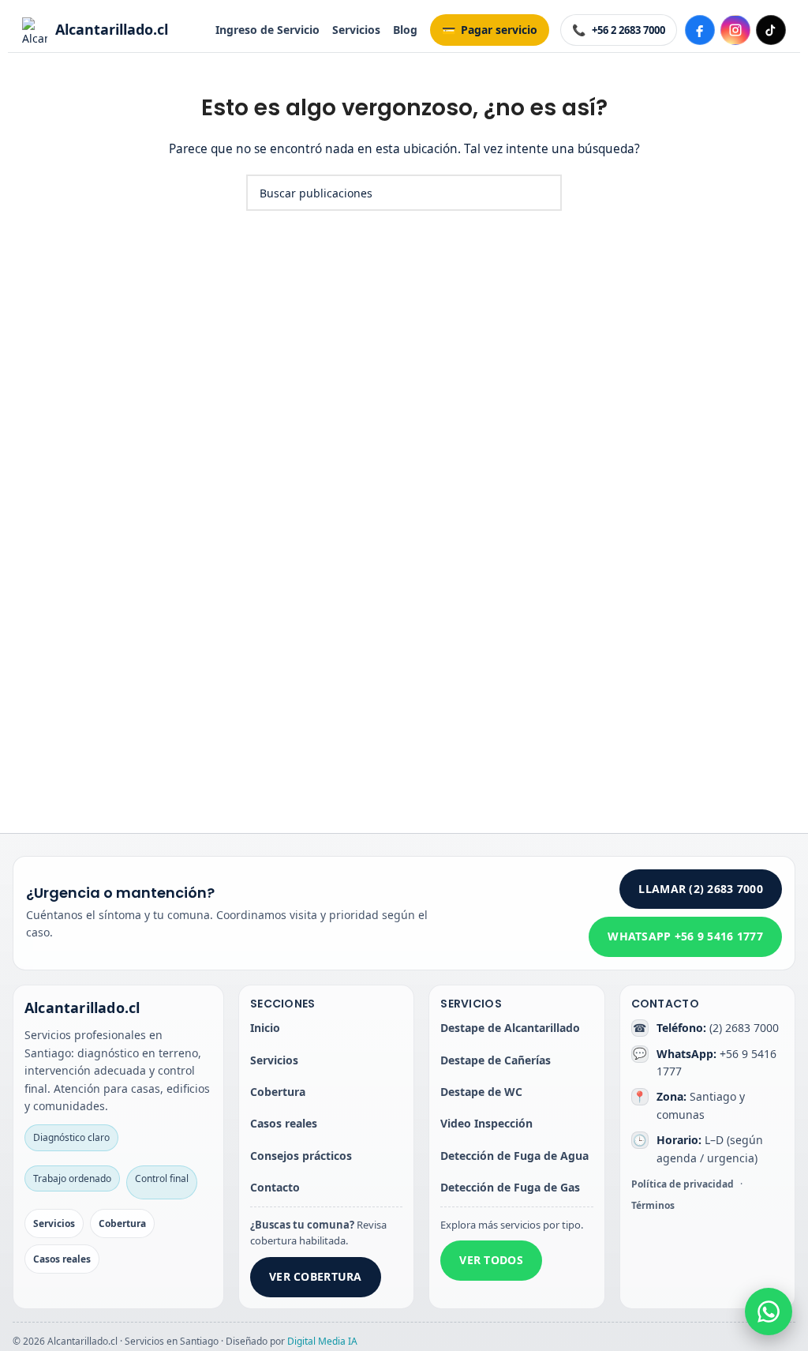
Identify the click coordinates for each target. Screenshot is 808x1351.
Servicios (356, 29)
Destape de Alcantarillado (510, 1027)
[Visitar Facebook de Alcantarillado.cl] (700, 30)
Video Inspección (486, 1123)
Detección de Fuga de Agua (514, 1155)
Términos (653, 1205)
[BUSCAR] (544, 193)
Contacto (275, 1187)
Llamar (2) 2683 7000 (700, 888)
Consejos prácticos (301, 1155)
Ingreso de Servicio (267, 29)
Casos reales (62, 1259)
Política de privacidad (682, 1184)
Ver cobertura (315, 1276)
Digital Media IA (322, 1341)
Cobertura (122, 1223)
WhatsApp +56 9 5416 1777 (685, 936)
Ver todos (491, 1259)
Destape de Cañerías (495, 1060)
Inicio (265, 1027)
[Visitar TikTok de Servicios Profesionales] (771, 30)
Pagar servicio (499, 29)
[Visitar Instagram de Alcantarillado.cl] (735, 30)
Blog (405, 29)
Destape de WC (481, 1091)
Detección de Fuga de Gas (510, 1187)
